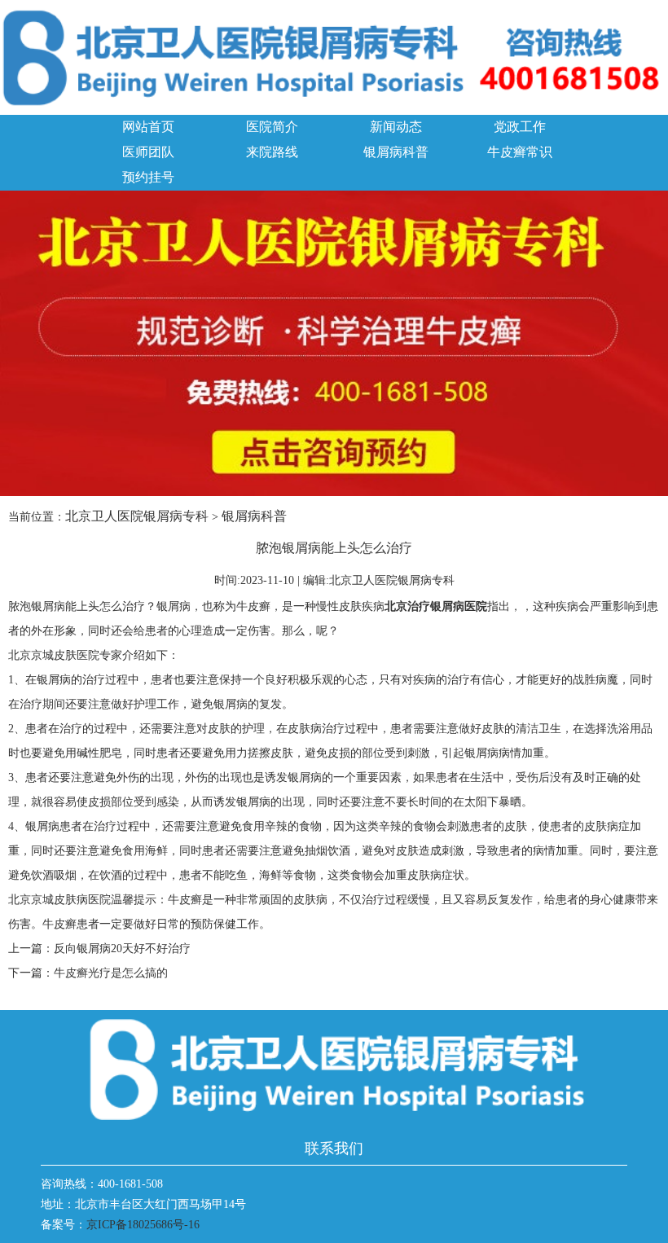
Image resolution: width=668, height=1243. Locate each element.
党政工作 (520, 127)
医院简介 (272, 127)
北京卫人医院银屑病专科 (137, 516)
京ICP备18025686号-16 (143, 1225)
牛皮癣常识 (519, 152)
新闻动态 (396, 127)
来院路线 (272, 152)
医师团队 (148, 152)
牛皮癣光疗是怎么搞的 (111, 973)
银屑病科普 (395, 152)
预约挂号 (148, 177)
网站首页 (148, 127)
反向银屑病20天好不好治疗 (122, 948)
